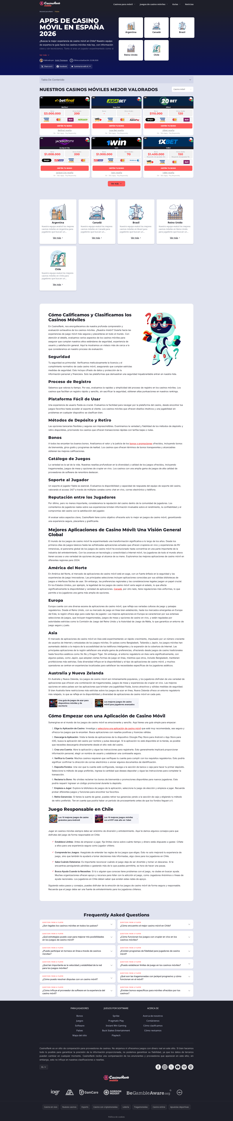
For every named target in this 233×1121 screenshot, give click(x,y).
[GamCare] (88, 1092)
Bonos (79, 1015)
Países (79, 1030)
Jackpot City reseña (64, 172)
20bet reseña (168, 130)
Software (79, 1025)
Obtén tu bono (64, 126)
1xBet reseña (168, 172)
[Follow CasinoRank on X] (171, 1067)
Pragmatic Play (116, 1020)
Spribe (116, 1015)
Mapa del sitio (79, 1035)
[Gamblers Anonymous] (69, 1092)
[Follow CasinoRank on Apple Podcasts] (190, 1067)
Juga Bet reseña (116, 130)
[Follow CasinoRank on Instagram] (164, 1067)
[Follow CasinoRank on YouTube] (177, 1067)
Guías (175, 4)
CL (42, 1067)
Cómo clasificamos (153, 1025)
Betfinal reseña (65, 130)
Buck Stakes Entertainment (116, 1030)
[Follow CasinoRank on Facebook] (158, 1067)
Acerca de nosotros (153, 1015)
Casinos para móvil (123, 4)
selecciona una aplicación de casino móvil (119, 728)
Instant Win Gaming (116, 1025)
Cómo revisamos (152, 1030)
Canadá (118, 589)
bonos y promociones (141, 443)
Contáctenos (152, 1020)
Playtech (116, 1035)
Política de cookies (116, 1117)
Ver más (115, 183)
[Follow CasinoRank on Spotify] (184, 1067)
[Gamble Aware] (149, 1092)
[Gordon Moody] (112, 1092)
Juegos (79, 1020)
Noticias (189, 4)
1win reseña (116, 172)
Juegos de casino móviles (152, 4)
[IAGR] (55, 1092)
